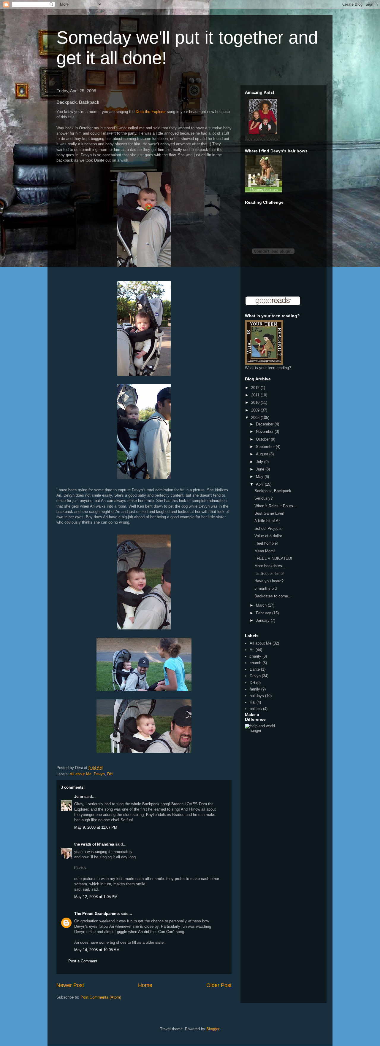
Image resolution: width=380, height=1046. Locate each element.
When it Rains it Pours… (275, 506)
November (265, 431)
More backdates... (270, 566)
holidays (257, 695)
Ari (252, 650)
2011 (256, 395)
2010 (256, 402)
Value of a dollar (268, 536)
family (255, 689)
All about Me (80, 774)
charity (255, 656)
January (263, 620)
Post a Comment (82, 961)
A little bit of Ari (267, 521)
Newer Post (70, 985)
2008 (256, 417)
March (262, 605)
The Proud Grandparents (97, 913)
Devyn (99, 774)
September (266, 446)
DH (110, 774)
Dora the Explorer (151, 111)
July (260, 462)
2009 (256, 410)
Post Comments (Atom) (100, 997)
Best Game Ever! (269, 513)
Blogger (212, 1029)
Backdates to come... (273, 596)
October (263, 439)
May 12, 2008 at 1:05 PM (96, 896)
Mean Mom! (264, 551)
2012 (256, 387)
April (260, 484)
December (265, 424)
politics (256, 709)
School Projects (268, 528)
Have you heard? (269, 581)
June (260, 469)
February (264, 613)
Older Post (219, 985)
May (260, 476)
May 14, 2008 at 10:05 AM (97, 950)
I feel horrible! (266, 543)
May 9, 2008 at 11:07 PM (95, 827)
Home (145, 985)
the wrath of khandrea (94, 844)
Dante (255, 669)
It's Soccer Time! (269, 573)
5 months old (265, 588)
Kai (252, 702)
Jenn (78, 796)
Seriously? (263, 498)
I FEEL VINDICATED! (273, 558)
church (255, 663)
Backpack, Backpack (272, 491)
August (262, 454)
